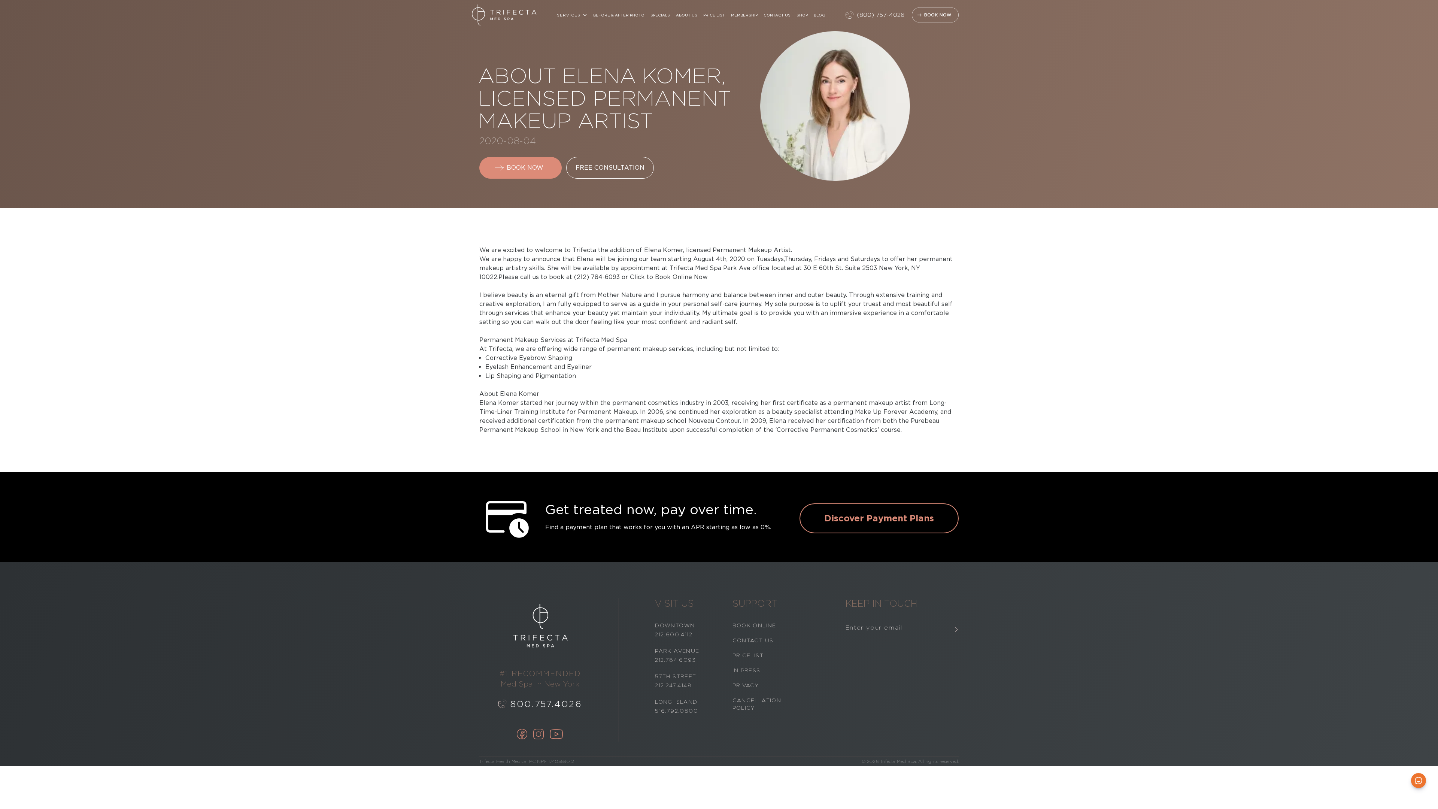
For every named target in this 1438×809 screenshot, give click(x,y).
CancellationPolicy (757, 704)
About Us (686, 15)
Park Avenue (677, 651)
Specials (660, 15)
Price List (714, 15)
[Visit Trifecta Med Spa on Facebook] (522, 735)
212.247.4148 (673, 685)
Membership (744, 15)
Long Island (676, 702)
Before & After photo (618, 15)
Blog (819, 15)
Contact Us (777, 15)
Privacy (745, 685)
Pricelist (748, 655)
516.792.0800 (676, 711)
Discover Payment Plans (879, 518)
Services (568, 15)
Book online (754, 625)
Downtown (675, 625)
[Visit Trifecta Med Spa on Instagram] (538, 735)
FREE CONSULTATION (610, 167)
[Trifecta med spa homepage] (504, 15)
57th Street (675, 676)
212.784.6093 (675, 660)
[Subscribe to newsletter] (956, 629)
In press (746, 670)
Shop (802, 15)
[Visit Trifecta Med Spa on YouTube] (556, 735)
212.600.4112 (673, 634)
